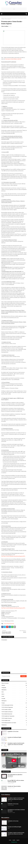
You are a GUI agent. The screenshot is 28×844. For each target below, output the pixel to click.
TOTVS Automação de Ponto (14, 705)
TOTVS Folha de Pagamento (14, 707)
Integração (14, 687)
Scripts (14, 702)
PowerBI (14, 698)
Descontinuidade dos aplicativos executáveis (15, 775)
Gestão (14, 840)
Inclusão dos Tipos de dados (14, 786)
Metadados (14, 689)
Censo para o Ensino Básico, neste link (13, 59)
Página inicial (3, 18)
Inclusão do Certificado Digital (14, 737)
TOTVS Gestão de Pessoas (14, 711)
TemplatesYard (14, 842)
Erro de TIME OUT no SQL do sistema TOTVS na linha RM (16, 781)
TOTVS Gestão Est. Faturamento (14, 716)
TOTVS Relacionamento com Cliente (14, 722)
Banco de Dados (14, 683)
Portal (14, 696)
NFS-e (14, 694)
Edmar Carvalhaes (4, 26)
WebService (14, 724)
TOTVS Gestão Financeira (14, 718)
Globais (14, 685)
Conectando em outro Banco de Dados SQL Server (16, 810)
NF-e (14, 691)
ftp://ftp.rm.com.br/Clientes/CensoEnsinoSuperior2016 (13, 556)
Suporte (18, 840)
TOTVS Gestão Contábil (14, 709)
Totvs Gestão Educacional (12, 18)
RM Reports (14, 700)
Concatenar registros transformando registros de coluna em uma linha (16, 744)
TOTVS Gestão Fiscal (14, 720)
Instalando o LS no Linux (13, 731)
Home (10, 840)
